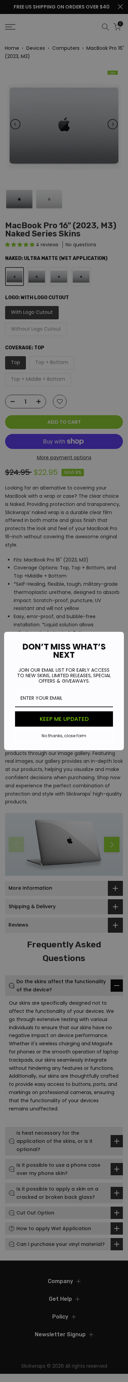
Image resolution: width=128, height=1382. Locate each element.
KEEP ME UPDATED (64, 719)
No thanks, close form (64, 736)
